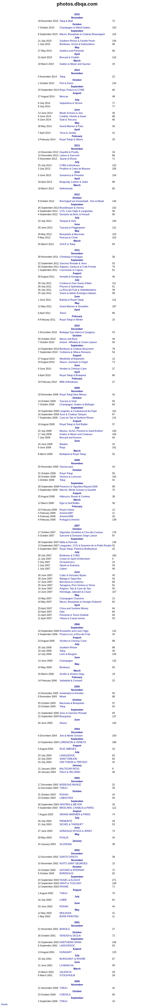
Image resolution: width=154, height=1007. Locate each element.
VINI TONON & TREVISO (73, 762)
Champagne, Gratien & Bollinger (77, 404)
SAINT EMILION (68, 759)
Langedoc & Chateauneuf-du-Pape (78, 411)
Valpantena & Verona (71, 103)
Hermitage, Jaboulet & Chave (75, 592)
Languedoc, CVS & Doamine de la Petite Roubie (86, 545)
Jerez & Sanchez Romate (73, 713)
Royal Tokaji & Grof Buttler (74, 424)
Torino (63, 313)
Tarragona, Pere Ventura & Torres (77, 585)
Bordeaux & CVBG (70, 555)
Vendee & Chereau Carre (73, 368)
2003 (77, 778)
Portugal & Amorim (70, 519)
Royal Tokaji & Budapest (73, 375)
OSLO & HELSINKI (70, 772)
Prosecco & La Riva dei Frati (75, 634)
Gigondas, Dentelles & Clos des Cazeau (81, 532)
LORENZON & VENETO (73, 742)
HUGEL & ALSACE (70, 880)
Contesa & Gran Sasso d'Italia (76, 283)
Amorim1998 (66, 516)
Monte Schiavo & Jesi (71, 113)
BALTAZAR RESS (69, 768)
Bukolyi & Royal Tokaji (72, 300)
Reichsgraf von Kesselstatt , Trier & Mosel (82, 201)
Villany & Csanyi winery (72, 618)
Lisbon (63, 568)
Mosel (63, 696)
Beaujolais (65, 716)
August (77, 93)
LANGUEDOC (67, 755)
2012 (77, 194)
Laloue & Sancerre (70, 155)
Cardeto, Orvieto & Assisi (73, 116)
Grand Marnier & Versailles (74, 306)
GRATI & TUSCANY (71, 883)
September (77, 31)
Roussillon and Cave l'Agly (74, 631)
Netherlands (66, 188)
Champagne (66, 660)
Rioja (62, 447)
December (77, 329)
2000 (77, 981)
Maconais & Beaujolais (72, 703)
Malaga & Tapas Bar (70, 578)
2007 (77, 525)
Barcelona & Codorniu (71, 582)
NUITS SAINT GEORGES (74, 863)
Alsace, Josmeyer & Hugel (74, 362)
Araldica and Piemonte (72, 50)
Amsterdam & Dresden (72, 693)
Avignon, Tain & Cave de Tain (75, 588)
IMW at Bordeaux (69, 382)
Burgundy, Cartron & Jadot (74, 182)
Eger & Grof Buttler (70, 503)
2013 (77, 145)
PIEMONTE (66, 821)
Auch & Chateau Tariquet (73, 414)
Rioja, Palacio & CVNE (72, 90)
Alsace (63, 723)
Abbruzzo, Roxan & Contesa (75, 496)
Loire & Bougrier (68, 654)
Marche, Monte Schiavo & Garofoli (78, 490)
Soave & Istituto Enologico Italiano (78, 293)
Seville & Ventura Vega (72, 674)
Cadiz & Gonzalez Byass (73, 575)
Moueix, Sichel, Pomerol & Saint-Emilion (81, 431)
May (77, 47)
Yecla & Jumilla (68, 133)
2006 (77, 624)
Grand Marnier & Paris (71, 126)
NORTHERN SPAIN (70, 942)
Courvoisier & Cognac (71, 270)
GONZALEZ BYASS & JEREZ (76, 831)
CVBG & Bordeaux (70, 165)
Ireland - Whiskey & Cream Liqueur (78, 342)
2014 (77, 70)
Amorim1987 (66, 513)
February (77, 136)
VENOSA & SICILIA (70, 935)
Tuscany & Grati (68, 401)
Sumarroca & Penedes (72, 175)
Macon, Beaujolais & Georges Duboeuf (80, 602)
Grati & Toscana (68, 119)
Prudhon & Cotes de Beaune (75, 168)
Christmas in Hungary (71, 257)
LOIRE (63, 900)
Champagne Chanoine (72, 598)
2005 (77, 686)
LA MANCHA (67, 965)
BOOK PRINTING (69, 916)
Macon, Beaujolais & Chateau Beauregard (82, 34)
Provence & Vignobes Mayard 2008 (78, 486)
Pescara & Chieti (69, 237)
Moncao (64, 96)
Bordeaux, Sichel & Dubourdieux (77, 44)
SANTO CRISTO (69, 857)
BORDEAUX (66, 873)
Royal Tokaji (66, 473)
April (77, 54)
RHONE (64, 886)
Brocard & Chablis (69, 57)
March (77, 60)
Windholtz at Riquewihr (72, 358)
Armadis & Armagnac (71, 276)
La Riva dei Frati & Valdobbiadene (78, 290)
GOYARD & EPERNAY (72, 870)
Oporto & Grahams (69, 565)
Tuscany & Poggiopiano (72, 227)
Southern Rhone (68, 647)
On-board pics (67, 562)
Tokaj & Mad (66, 21)
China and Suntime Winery (74, 608)
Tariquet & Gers (68, 221)
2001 (77, 922)
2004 (77, 729)
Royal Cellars (67, 509)
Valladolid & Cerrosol (71, 680)
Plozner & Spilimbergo (72, 286)
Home (4, 1004)
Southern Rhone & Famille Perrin (77, 41)
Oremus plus (66, 466)
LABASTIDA (66, 798)
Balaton (64, 444)
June (77, 109)
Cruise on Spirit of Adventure (75, 558)
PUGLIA (64, 837)
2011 (77, 250)
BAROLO (65, 929)
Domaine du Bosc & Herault (74, 214)
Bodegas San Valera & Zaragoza (77, 332)
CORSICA (65, 994)
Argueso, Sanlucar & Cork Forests (78, 266)
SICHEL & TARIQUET (71, 824)
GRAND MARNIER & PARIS (75, 814)
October (77, 24)
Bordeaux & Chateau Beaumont (77, 349)
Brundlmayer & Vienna (72, 207)
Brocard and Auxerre (71, 437)
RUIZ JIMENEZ (68, 749)
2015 (77, 14)
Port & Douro (66, 83)
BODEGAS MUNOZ (70, 784)
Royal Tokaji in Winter (71, 319)
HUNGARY (66, 952)
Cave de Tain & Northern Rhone (77, 417)
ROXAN (64, 794)
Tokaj (62, 76)
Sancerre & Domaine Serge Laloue (78, 535)
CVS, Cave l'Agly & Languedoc (76, 211)
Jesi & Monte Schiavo (71, 735)
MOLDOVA (65, 913)
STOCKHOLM (67, 975)
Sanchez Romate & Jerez (73, 263)
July (77, 37)
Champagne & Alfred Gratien (75, 27)
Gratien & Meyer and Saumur (75, 64)
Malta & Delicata (68, 542)
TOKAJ (63, 788)
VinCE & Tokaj (67, 244)
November (77, 17)
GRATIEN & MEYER (71, 804)
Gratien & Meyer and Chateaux (76, 434)
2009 (77, 388)
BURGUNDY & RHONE (72, 959)
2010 (77, 325)
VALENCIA (66, 972)
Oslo (62, 611)
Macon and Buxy (68, 339)
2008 (77, 460)
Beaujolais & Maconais (72, 234)
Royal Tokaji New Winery (73, 394)
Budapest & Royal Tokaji (73, 454)
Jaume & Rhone (68, 158)
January (77, 765)
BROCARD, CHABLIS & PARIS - (77, 808)
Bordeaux (65, 667)
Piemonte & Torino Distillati (74, 615)
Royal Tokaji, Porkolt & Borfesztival (78, 549)
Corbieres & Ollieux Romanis (75, 352)
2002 (77, 850)
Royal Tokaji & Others (71, 139)
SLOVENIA (66, 844)
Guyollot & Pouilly (69, 152)
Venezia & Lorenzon (70, 476)
